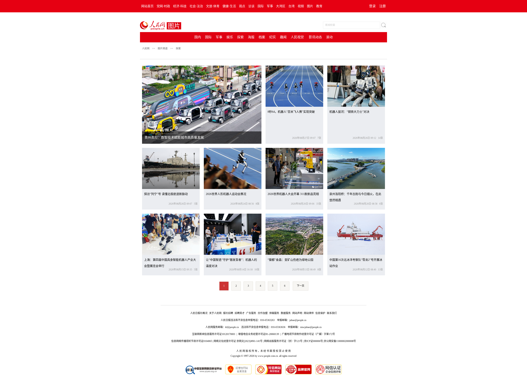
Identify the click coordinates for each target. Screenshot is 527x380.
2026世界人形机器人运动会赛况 (226, 194)
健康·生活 (229, 6)
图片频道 (163, 48)
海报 (251, 37)
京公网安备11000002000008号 (340, 341)
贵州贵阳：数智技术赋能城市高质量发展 (174, 137)
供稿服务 (274, 313)
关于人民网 (215, 313)
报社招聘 (228, 313)
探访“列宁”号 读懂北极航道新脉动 (166, 194)
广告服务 (251, 313)
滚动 (329, 37)
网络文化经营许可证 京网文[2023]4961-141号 (238, 341)
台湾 (291, 6)
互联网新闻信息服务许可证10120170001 (213, 334)
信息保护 (320, 313)
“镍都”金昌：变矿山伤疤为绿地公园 (290, 259)
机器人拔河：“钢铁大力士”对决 (349, 111)
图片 (310, 6)
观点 (242, 6)
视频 (301, 6)
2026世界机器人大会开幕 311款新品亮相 (293, 194)
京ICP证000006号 (313, 341)
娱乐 (229, 37)
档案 (262, 37)
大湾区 (280, 6)
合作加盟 (263, 313)
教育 (319, 6)
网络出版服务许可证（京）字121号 (283, 341)
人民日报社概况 (199, 313)
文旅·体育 (212, 6)
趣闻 (283, 37)
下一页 (300, 285)
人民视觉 (297, 37)
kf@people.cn (232, 327)
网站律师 (309, 313)
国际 (261, 6)
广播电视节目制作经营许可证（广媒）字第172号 (308, 334)
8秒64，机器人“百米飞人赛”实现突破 (291, 111)
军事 (270, 6)
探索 (240, 37)
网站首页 (147, 6)
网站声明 (297, 313)
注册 (382, 6)
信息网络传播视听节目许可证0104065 (191, 341)
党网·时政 (163, 6)
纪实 (272, 37)
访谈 (251, 6)
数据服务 (286, 313)
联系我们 (332, 313)
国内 (197, 37)
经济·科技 (180, 6)
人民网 (145, 48)
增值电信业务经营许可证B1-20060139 (258, 334)
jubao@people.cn (297, 320)
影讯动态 (315, 37)
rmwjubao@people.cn (311, 327)
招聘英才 (240, 313)
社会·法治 (196, 6)
